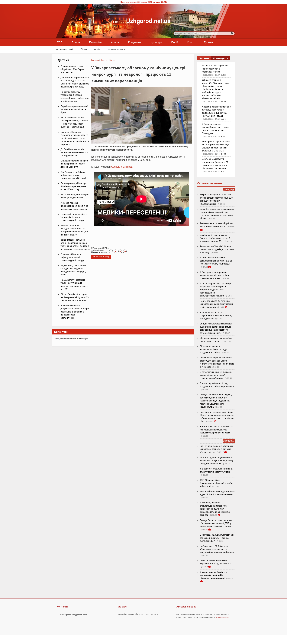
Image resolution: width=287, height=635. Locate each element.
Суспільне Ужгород (121, 166)
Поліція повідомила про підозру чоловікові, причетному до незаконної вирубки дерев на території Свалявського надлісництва (216, 400)
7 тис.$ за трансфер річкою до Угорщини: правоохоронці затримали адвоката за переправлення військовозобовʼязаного (215, 289)
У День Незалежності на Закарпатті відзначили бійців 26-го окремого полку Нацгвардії (216, 260)
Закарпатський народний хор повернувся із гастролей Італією (215, 68)
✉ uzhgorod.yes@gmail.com (73, 614)
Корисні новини (116, 49)
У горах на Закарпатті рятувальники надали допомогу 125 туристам (216, 315)
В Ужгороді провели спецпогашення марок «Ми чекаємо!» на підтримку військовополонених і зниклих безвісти (215, 508)
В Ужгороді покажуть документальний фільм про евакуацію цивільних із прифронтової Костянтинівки (75, 311)
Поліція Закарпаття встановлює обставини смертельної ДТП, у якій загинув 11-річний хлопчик (216, 523)
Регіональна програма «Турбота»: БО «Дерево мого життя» (73, 69)
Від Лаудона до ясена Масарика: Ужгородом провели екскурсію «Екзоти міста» (216, 449)
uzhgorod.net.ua (222, 617)
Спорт (191, 42)
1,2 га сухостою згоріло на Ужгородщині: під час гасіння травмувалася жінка (214, 275)
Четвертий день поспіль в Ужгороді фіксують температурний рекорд (74, 217)
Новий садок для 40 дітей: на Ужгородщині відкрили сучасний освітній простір (216, 304)
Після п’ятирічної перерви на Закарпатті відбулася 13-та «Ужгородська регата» (75, 297)
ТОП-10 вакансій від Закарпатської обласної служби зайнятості (216, 483)
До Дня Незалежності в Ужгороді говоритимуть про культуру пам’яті (74, 152)
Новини (103, 60)
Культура (156, 42)
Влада (76, 42)
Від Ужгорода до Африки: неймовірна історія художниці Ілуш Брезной (74, 175)
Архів (97, 49)
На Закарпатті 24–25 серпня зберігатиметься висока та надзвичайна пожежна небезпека (217, 549)
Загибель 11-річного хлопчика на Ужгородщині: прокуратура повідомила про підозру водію (216, 429)
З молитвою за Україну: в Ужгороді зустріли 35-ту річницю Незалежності (213, 575)
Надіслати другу (101, 257)
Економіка (95, 42)
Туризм (208, 42)
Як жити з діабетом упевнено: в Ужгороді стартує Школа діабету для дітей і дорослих (216, 460)
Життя (115, 42)
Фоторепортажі (64, 49)
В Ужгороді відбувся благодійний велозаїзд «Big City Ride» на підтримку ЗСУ (216, 538)
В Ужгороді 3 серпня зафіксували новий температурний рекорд (72, 257)
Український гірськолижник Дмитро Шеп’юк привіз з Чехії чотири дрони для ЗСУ (215, 238)
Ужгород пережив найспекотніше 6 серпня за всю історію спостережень (74, 206)
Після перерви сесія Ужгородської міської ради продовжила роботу (213, 349)
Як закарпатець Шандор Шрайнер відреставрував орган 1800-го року (73, 186)
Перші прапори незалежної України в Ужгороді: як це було (74, 109)
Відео (83, 49)
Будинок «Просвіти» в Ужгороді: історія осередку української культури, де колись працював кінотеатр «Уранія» (75, 138)
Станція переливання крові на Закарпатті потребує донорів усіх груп (74, 164)
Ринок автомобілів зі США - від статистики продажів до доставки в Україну (217, 249)
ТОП (59, 42)
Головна (95, 60)
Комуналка (135, 42)
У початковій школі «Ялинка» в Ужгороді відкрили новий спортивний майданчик (216, 375)
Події (174, 42)
